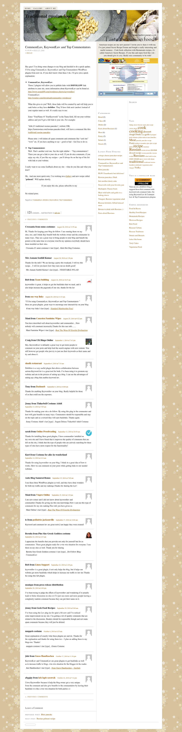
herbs (131, 137)
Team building (42, 279)
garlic (147, 134)
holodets (135, 137)
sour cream (134, 158)
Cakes (100, 121)
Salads (100, 140)
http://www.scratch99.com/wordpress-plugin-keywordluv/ (51, 91)
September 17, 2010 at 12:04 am (67, 520)
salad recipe (152, 156)
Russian (135, 149)
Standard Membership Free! (62, 308)
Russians (139, 155)
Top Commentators (65, 200)
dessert (147, 131)
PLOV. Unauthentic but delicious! (111, 173)
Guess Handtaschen (44, 656)
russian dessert (145, 150)
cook (142, 127)
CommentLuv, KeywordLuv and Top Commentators (110, 164)
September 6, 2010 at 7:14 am (54, 363)
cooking (136, 131)
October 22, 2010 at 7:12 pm (67, 678)
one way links (36, 296)
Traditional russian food (48, 16)
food (143, 135)
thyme (152, 159)
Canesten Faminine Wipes (48, 318)
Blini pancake (46, 714)
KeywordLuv (53, 200)
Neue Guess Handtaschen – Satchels (66, 668)
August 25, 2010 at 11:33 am (55, 297)
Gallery (38, 8)
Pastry (100, 136)
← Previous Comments (36, 219)
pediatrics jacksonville (43, 519)
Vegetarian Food (135, 247)
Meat (100, 132)
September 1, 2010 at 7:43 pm (65, 340)
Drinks (100, 124)
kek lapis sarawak (46, 677)
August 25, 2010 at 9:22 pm (72, 318)
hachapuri (153, 135)
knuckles (153, 137)
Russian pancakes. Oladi (107, 177)
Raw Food (133, 224)
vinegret (131, 168)
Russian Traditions (136, 231)
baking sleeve (133, 125)
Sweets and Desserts (136, 235)
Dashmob (40, 386)
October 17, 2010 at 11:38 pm (66, 656)
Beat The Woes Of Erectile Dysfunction (72, 330)
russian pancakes (147, 153)
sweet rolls (147, 159)
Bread (29, 53)
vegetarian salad (147, 165)
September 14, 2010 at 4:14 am (35, 458)
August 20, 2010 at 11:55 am (67, 227)
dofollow (46, 200)
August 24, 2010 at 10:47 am (61, 280)
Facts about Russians (106, 128)
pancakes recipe (146, 140)
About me (50, 8)
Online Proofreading (46, 431)
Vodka (137, 167)
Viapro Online (43, 494)
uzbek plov (138, 165)
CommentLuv (37, 200)
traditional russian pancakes (39, 132)
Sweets (101, 144)
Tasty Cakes (133, 243)
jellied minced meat (144, 137)
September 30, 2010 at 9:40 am (67, 608)
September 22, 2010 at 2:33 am (35, 537)
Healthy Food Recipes (137, 212)
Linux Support (42, 564)
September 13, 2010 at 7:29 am (35, 407)
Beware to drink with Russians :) (110, 209)
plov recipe (153, 143)
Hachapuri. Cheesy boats (107, 188)
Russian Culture (135, 227)
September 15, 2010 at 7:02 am (62, 478)
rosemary (146, 147)
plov (148, 143)
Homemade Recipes (136, 216)
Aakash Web (29, 729)
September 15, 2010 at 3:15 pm (62, 495)
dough (132, 134)
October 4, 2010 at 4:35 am (53, 631)
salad (146, 156)
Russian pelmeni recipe (46, 718)
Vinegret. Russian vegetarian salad (111, 199)
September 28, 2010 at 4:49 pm (35, 588)
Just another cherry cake (107, 181)
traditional (136, 161)
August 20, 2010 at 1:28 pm (63, 258)
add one (57, 213)
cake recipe (149, 125)
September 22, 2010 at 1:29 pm (61, 565)
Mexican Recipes (136, 220)
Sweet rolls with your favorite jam (111, 185)
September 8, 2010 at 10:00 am (57, 386)
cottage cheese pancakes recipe (110, 155)
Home (28, 8)
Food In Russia (135, 208)
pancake (138, 140)
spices (141, 159)
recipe (138, 145)
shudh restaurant (33, 363)
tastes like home (135, 239)
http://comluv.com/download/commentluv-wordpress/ (49, 97)
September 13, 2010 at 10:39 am (69, 431)
